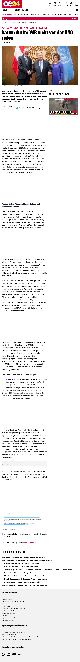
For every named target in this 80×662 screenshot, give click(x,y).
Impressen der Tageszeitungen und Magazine (17, 639)
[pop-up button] (72, 111)
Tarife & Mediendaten (9, 634)
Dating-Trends (62, 15)
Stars (17, 10)
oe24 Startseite (7, 599)
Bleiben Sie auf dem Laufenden (13, 647)
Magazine (25, 10)
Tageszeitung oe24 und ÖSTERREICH (14, 625)
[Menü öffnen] (77, 10)
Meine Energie (47, 15)
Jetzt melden (30, 542)
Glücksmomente (18, 15)
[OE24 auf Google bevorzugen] (39, 107)
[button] (52, 111)
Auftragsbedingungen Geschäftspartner (15, 632)
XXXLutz (54, 15)
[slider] (59, 111)
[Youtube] (14, 654)
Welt (5, 18)
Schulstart (27, 15)
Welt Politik (12, 22)
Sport (11, 10)
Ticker (4, 10)
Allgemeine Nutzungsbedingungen (13, 601)
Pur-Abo (4, 615)
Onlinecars (71, 15)
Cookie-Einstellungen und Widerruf (13, 608)
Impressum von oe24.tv (9, 620)
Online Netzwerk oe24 (9, 592)
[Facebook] (3, 654)
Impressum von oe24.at (9, 618)
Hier (3, 534)
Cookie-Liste (6, 606)
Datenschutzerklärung (9, 604)
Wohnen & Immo (36, 15)
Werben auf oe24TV (8, 613)
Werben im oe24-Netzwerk (11, 611)
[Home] (2, 22)
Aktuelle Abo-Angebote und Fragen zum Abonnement (20, 637)
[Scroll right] (77, 15)
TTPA (3, 641)
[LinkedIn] (19, 654)
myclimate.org (12, 379)
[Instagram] (8, 654)
